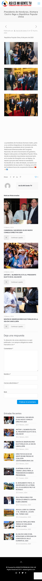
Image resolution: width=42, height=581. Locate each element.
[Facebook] (19, 573)
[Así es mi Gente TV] (17, 3)
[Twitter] (22, 573)
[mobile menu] (39, 3)
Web (5, 392)
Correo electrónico (11, 383)
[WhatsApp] (16, 573)
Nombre (7, 374)
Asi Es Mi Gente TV (22, 31)
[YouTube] (25, 573)
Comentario (8, 348)
